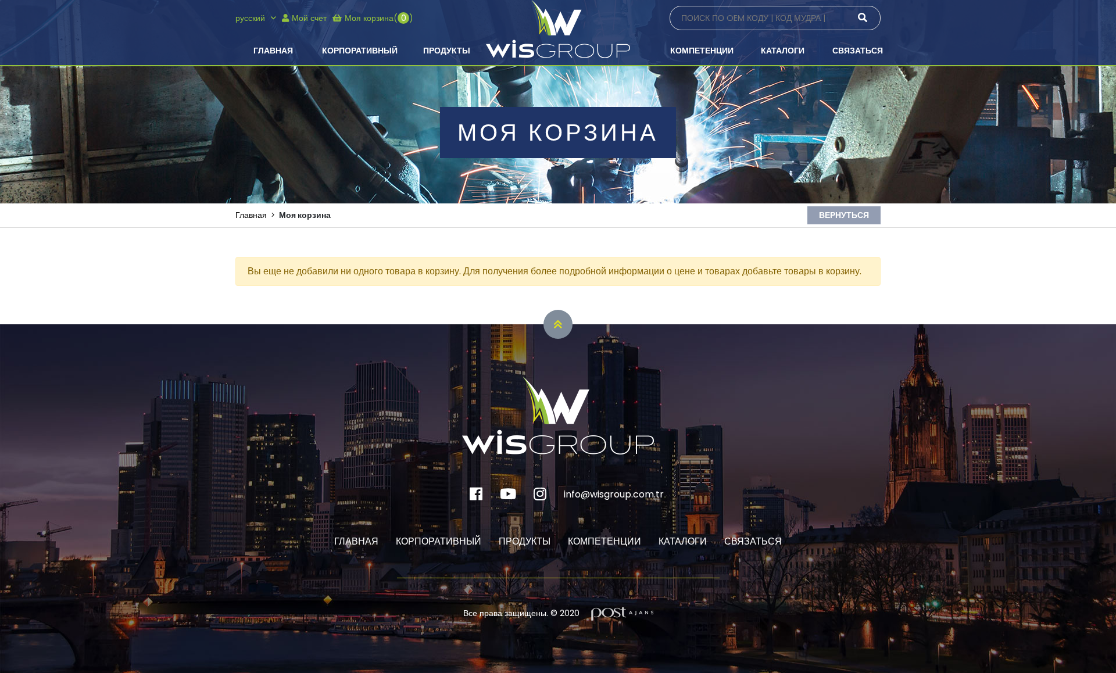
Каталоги (782, 50)
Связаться (857, 50)
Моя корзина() (379, 18)
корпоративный (360, 50)
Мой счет (309, 18)
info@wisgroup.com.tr (614, 494)
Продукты (446, 50)
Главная (273, 50)
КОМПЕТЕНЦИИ (702, 50)
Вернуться (844, 215)
